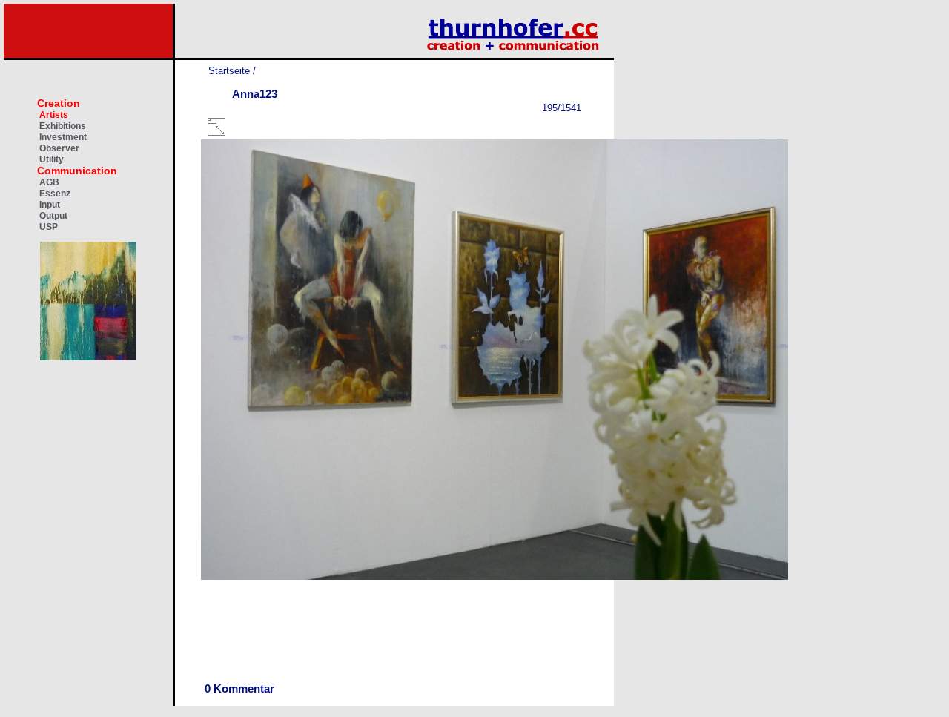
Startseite (229, 70)
